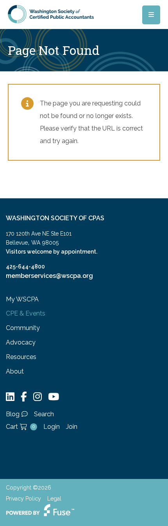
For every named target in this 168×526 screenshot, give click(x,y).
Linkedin (10, 397)
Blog (13, 414)
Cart (20, 426)
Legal (54, 498)
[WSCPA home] (51, 13)
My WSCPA (22, 299)
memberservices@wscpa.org (49, 275)
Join (71, 426)
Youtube (53, 397)
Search (44, 414)
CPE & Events (25, 313)
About (15, 371)
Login (51, 426)
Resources (21, 357)
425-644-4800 (25, 266)
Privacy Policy (23, 498)
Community (23, 328)
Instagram (37, 397)
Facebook (24, 397)
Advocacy (21, 342)
